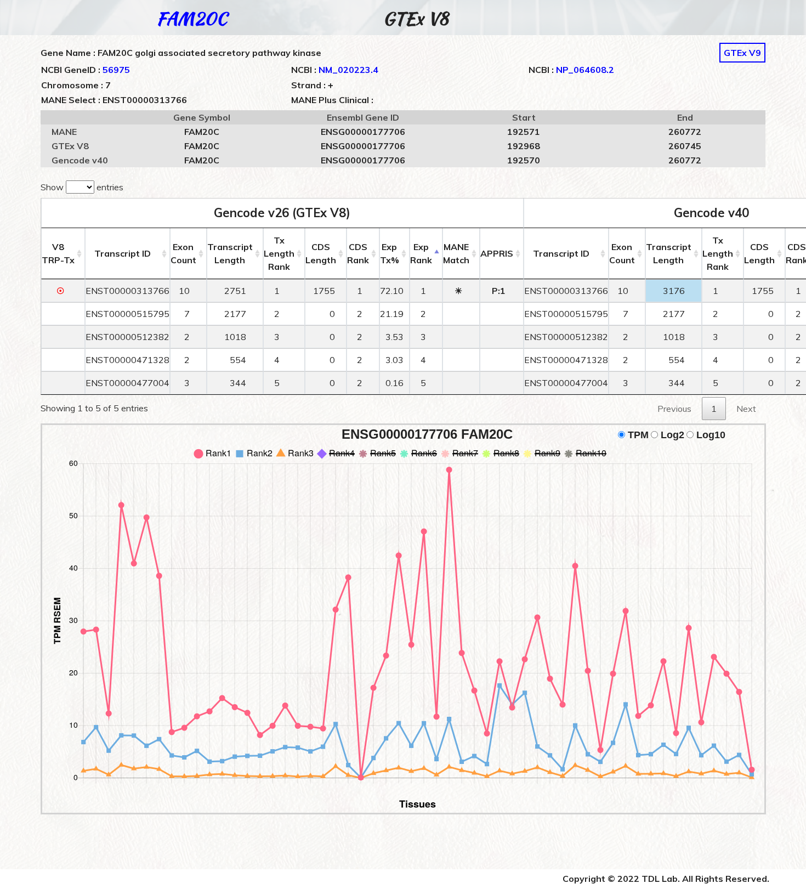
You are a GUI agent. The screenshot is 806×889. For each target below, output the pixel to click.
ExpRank (421, 253)
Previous (674, 408)
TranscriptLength (230, 253)
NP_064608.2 (585, 69)
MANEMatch (456, 253)
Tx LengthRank (279, 253)
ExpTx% (389, 253)
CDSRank (358, 253)
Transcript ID (122, 253)
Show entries (82, 187)
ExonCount (183, 253)
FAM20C (191, 18)
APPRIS (496, 253)
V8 (58, 253)
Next (746, 408)
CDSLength (320, 253)
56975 (116, 69)
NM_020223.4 (348, 69)
